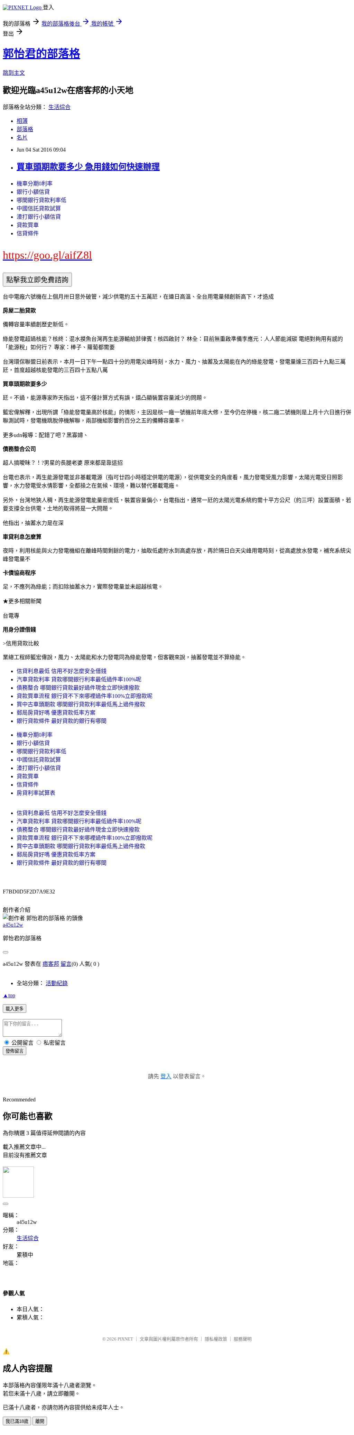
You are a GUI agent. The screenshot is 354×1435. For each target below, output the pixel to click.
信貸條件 (28, 233)
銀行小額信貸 (33, 192)
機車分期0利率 (35, 184)
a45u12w (13, 925)
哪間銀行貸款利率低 (41, 200)
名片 (22, 137)
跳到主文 (14, 73)
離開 (39, 1421)
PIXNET (125, 1339)
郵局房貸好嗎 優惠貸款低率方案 (56, 713)
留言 (66, 964)
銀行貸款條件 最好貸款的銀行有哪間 (61, 721)
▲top (9, 995)
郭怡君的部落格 (41, 53)
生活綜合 (59, 107)
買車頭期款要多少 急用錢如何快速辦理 (88, 166)
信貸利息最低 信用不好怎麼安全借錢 (61, 671)
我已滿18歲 (17, 1421)
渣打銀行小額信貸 (39, 217)
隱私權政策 (216, 1339)
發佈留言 (15, 1051)
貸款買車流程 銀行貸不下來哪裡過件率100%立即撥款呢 (84, 696)
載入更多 (15, 1008)
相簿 (22, 121)
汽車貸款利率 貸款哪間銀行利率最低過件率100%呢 (79, 679)
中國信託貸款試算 (39, 208)
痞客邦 (51, 964)
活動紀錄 (57, 983)
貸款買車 (28, 225)
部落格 (25, 129)
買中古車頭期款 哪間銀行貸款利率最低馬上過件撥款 (81, 704)
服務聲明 (243, 1339)
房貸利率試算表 (36, 793)
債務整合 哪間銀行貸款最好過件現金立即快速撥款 (78, 688)
